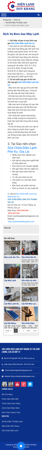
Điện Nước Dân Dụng (10, 426)
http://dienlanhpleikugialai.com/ (21, 221)
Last (34, 331)
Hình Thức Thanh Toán (11, 412)
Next (28, 331)
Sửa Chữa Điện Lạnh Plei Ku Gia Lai (22, 150)
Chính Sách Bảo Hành (11, 408)
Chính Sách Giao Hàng (11, 403)
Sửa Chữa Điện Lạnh (10, 430)
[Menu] (3, 15)
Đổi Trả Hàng (7, 394)
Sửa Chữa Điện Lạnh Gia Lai (23, 43)
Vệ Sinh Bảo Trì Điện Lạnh (12, 421)
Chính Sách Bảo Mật (10, 399)
